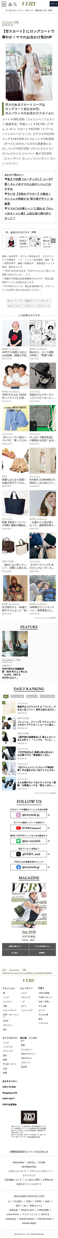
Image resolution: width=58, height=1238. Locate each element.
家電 (5, 1073)
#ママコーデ (44, 306)
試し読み (15, 953)
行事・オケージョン (11, 1015)
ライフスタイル (9, 1038)
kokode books (45, 1219)
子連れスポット (45, 997)
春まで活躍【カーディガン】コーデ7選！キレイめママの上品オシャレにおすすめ (29, 184)
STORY (38, 1201)
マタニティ (8, 1025)
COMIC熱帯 (43, 1210)
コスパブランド (10, 1010)
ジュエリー (8, 1001)
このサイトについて (16, 1171)
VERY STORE (9, 1087)
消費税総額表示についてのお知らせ (29, 1151)
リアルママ (43, 1023)
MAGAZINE (18, 1162)
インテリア (8, 1047)
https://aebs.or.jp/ (33, 1137)
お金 (5, 1068)
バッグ (6, 997)
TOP (4, 969)
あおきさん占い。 (10, 1081)
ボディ (24, 1006)
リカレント (26, 1062)
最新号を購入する (15, 946)
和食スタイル (36, 1206)
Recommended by (42, 618)
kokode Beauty (26, 1219)
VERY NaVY (8, 1098)
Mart (47, 1201)
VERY (29, 1201)
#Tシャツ (29, 10)
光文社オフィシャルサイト (29, 1184)
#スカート (30, 306)
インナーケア (27, 1010)
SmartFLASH (27, 1210)
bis (25, 1206)
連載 (23, 1045)
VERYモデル (26, 1058)
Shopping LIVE (9, 1092)
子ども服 (42, 1006)
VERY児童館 (44, 993)
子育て (41, 988)
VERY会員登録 (9, 1104)
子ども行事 (43, 1014)
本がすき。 (46, 1214)
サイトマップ (29, 1175)
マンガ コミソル (30, 1214)
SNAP (5, 1021)
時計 (5, 1029)
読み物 (24, 1067)
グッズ (41, 1010)
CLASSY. (18, 1201)
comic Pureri (13, 1214)
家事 (5, 1060)
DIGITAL (31, 1162)
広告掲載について (13, 1180)
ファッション (7, 22)
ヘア (23, 1001)
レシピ (6, 1042)
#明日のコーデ (31, 301)
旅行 (5, 1055)
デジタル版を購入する (41, 946)
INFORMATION (29, 1167)
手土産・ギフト (10, 1064)
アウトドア (8, 1051)
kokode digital (29, 1223)
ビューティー (26, 988)
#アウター (45, 301)
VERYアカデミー (28, 1054)
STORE (42, 1162)
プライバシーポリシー (40, 1171)
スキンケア (26, 997)
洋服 (16, 22)
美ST (18, 1206)
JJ (9, 1201)
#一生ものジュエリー (15, 10)
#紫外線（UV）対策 (43, 10)
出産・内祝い (44, 1001)
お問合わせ (48, 1180)
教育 (41, 1019)
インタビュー (27, 1049)
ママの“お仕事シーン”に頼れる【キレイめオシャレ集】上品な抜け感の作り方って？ (29, 213)
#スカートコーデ (15, 301)
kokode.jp (11, 1219)
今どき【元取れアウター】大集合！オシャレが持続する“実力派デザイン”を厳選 (29, 198)
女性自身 (13, 1210)
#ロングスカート (16, 306)
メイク (24, 993)
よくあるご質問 (32, 1180)
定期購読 (42, 953)
